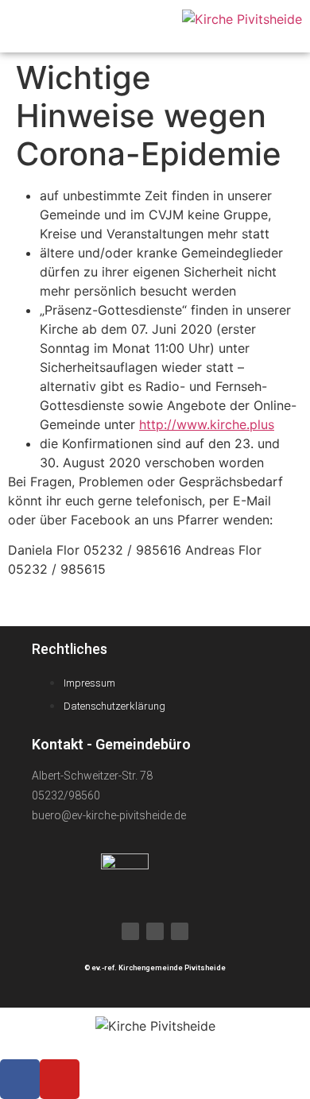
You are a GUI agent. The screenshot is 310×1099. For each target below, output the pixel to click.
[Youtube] (155, 931)
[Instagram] (179, 931)
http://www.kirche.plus (206, 424)
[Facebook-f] (130, 931)
